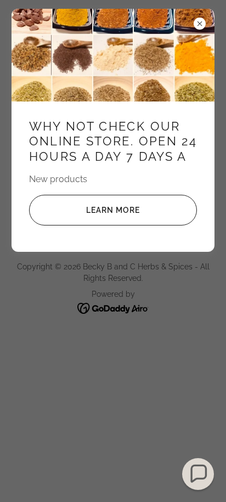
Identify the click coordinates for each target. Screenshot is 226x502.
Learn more (113, 210)
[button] (198, 474)
